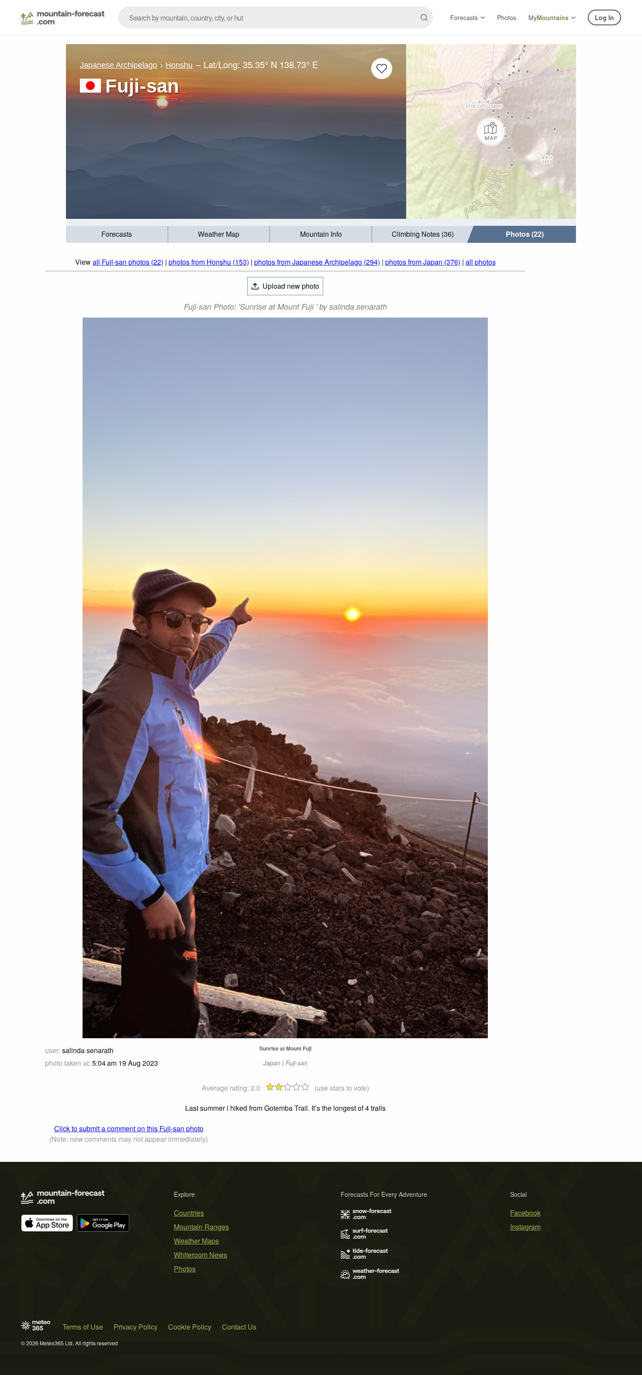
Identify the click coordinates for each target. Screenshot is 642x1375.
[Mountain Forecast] (62, 17)
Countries (189, 1213)
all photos (481, 262)
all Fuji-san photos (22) (128, 262)
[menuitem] (117, 234)
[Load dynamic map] (491, 131)
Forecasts (464, 17)
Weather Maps (196, 1241)
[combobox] (275, 17)
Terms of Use (82, 1327)
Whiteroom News (200, 1255)
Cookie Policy (189, 1327)
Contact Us (239, 1327)
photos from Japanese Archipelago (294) (317, 262)
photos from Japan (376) (422, 262)
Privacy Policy (136, 1327)
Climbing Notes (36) (423, 234)
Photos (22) (525, 234)
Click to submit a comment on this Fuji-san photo (129, 1128)
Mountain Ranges (201, 1227)
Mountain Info (321, 234)
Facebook (525, 1213)
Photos (506, 17)
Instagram (525, 1227)
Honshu (179, 65)
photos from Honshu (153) (209, 262)
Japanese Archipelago (118, 65)
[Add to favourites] (381, 68)
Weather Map (218, 234)
